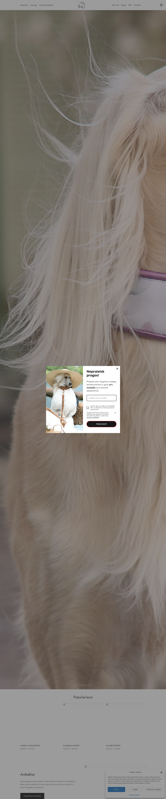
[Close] (117, 368)
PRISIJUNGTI (101, 424)
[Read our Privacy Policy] (115, 413)
